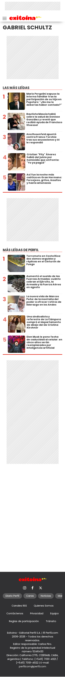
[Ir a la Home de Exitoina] (25, 18)
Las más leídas (16, 87)
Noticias (46, 596)
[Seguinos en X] (40, 587)
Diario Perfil (12, 596)
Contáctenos (14, 613)
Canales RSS (19, 605)
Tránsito (51, 621)
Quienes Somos (44, 605)
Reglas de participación (24, 621)
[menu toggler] (4, 18)
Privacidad (36, 613)
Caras (30, 596)
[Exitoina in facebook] (32, 587)
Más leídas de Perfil (21, 250)
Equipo (54, 613)
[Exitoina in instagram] (24, 587)
